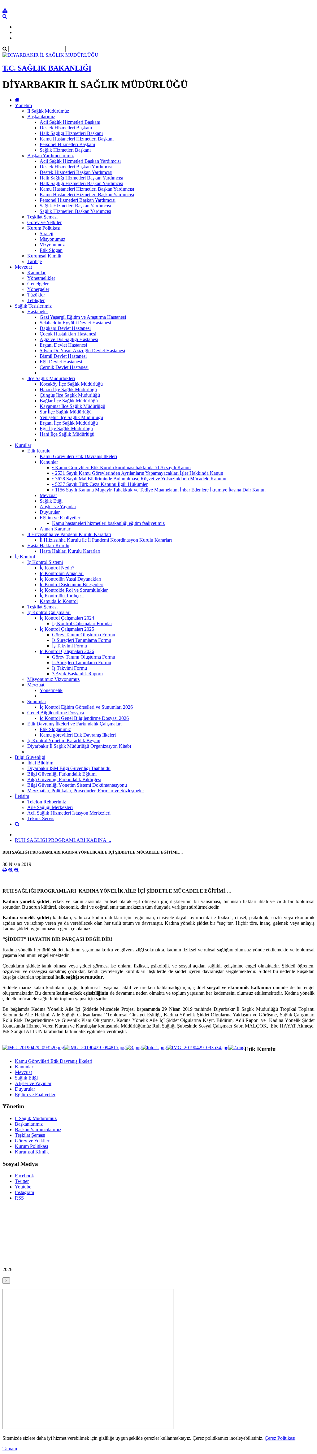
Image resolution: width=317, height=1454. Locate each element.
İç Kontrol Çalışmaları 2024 (67, 618)
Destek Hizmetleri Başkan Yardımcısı (76, 166)
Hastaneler (37, 311)
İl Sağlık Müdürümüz (48, 111)
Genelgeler (38, 283)
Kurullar (23, 445)
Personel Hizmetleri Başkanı (67, 144)
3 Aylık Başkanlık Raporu (77, 673)
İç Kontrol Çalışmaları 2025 (67, 629)
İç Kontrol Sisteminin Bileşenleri (71, 584)
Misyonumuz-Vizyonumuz (53, 679)
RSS (19, 1198)
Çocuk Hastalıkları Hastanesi (68, 333)
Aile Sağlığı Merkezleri (50, 807)
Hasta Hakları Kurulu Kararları (70, 551)
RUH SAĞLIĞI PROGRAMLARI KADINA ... (63, 840)
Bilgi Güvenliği (30, 757)
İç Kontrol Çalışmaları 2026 (67, 651)
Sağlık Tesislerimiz (33, 306)
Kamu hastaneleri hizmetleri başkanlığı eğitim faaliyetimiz (108, 523)
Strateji (46, 233)
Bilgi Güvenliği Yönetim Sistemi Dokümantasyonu (77, 785)
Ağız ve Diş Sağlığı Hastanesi (69, 339)
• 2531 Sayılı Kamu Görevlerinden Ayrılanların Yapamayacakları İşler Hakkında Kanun (137, 473)
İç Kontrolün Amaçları (62, 573)
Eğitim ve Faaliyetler (60, 517)
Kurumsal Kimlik (44, 255)
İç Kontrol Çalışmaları (49, 612)
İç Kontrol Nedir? (57, 567)
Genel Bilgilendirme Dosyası (55, 712)
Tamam (9, 1448)
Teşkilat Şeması (42, 216)
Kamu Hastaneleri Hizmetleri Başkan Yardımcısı (87, 194)
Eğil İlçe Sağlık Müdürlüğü (66, 428)
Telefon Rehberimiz (46, 801)
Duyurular (50, 512)
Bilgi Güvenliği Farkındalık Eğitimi (62, 774)
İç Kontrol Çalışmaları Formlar (82, 623)
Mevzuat (23, 267)
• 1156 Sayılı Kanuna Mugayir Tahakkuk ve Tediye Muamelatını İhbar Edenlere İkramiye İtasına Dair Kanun (159, 489)
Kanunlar (36, 272)
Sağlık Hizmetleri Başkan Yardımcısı (75, 205)
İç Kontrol (25, 556)
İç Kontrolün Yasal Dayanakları (70, 579)
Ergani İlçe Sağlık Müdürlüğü (69, 423)
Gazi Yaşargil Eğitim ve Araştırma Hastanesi (83, 317)
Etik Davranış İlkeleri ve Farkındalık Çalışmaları (74, 723)
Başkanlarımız (41, 116)
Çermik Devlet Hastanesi (64, 367)
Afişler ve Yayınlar (58, 506)
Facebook (24, 1175)
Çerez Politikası (280, 1438)
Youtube (23, 1186)
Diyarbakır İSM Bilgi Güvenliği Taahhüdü (69, 768)
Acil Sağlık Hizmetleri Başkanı (70, 122)
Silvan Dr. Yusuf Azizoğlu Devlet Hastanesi (82, 350)
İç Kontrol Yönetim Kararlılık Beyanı (63, 740)
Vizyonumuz (52, 244)
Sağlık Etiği (51, 501)
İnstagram (24, 1192)
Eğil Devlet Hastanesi (61, 361)
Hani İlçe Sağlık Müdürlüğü (67, 434)
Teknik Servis (40, 818)
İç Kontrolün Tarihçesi (62, 595)
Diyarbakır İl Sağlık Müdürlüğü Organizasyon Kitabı (79, 746)
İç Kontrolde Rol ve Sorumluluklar (74, 590)
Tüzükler (36, 294)
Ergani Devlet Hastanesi (63, 345)
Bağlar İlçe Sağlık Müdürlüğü (69, 400)
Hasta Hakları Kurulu (48, 545)
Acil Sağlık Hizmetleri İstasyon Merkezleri (69, 813)
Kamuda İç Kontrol (59, 601)
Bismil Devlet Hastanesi (63, 356)
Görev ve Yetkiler (44, 222)
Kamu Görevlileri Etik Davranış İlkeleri (78, 456)
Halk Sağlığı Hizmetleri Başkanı (71, 133)
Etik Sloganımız (55, 729)
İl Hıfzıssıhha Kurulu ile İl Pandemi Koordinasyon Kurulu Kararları (106, 540)
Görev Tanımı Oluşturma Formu (83, 634)
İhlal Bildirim (40, 762)
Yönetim (23, 105)
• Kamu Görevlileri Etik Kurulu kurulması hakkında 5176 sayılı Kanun (121, 467)
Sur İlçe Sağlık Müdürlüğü (66, 411)
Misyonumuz (52, 239)
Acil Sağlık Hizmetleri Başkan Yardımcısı (80, 161)
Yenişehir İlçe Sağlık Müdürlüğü (71, 417)
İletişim (22, 796)
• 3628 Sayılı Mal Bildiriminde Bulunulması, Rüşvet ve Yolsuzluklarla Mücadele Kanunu (139, 478)
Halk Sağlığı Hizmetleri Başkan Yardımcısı (81, 177)
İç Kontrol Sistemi (45, 562)
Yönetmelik (51, 690)
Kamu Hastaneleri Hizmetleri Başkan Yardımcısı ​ (87, 189)
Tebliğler (36, 300)
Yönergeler (38, 289)
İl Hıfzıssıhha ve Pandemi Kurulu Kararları (69, 534)
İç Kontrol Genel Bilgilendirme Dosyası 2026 (84, 718)
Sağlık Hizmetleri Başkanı (65, 150)
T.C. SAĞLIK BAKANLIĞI (46, 68)
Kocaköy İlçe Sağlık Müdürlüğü (71, 384)
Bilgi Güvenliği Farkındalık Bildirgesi (64, 779)
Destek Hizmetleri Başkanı (66, 127)
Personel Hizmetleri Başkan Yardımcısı (77, 200)
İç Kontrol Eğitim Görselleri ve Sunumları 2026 (86, 707)
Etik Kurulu (38, 450)
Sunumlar (36, 701)
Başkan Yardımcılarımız (50, 155)
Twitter (22, 1181)
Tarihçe (34, 261)
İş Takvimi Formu (69, 645)
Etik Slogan (51, 250)
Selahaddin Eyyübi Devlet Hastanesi (75, 322)
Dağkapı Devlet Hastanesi (65, 328)
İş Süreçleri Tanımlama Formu (81, 640)
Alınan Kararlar (55, 528)
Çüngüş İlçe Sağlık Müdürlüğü (70, 395)
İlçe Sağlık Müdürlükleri (51, 378)
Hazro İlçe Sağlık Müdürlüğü (68, 389)
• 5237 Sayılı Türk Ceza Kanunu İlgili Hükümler (100, 484)
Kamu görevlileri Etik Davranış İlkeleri (78, 735)
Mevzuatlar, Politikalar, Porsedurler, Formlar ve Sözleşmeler (85, 790)
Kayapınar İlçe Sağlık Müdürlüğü (72, 406)
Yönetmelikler (41, 278)
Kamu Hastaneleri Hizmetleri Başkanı (77, 138)
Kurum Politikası (43, 228)
